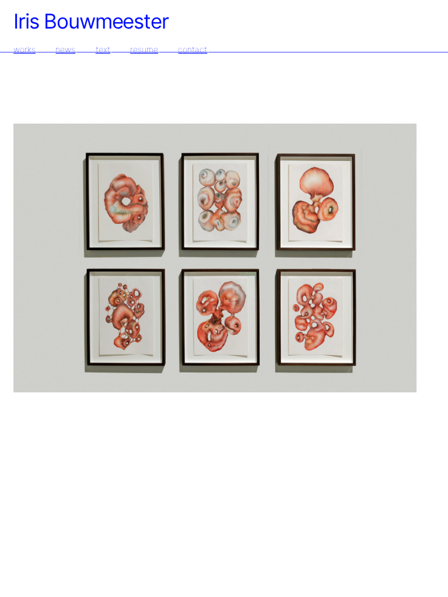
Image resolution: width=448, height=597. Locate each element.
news (65, 49)
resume (144, 49)
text (103, 49)
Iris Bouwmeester (91, 21)
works (24, 49)
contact (192, 49)
